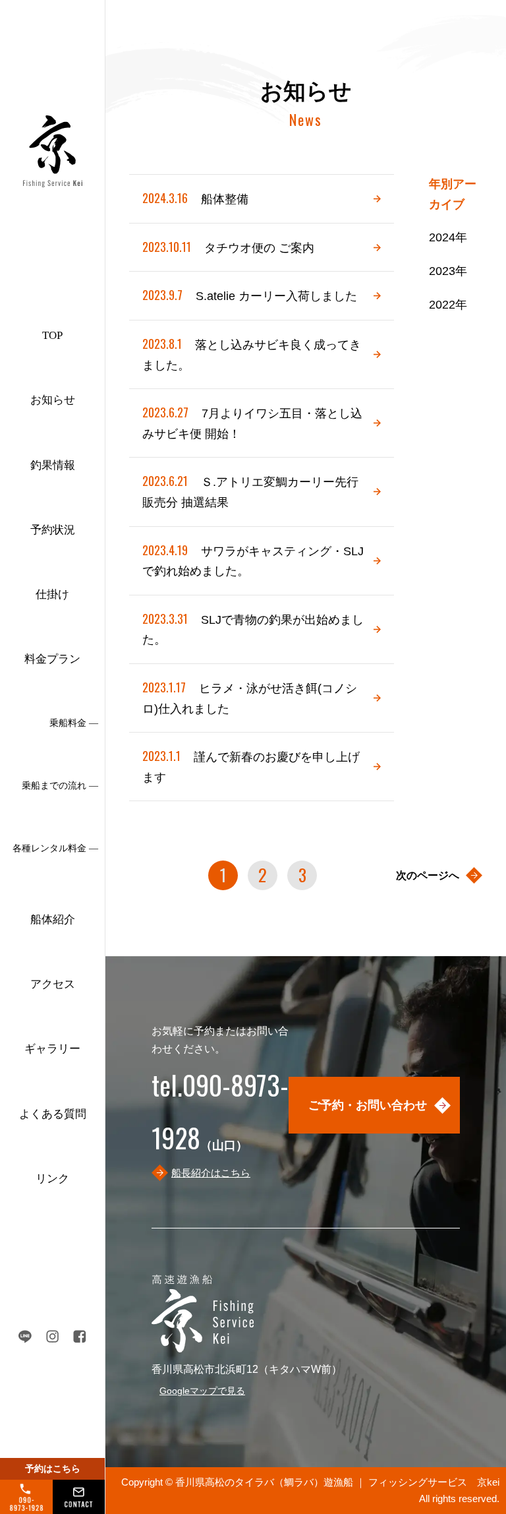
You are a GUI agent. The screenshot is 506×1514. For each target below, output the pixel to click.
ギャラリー (52, 1049)
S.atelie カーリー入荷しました (249, 294)
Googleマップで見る (202, 1390)
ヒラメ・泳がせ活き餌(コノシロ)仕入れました (249, 697)
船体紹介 (52, 919)
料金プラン (52, 659)
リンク (52, 1178)
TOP (52, 335)
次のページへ (427, 875)
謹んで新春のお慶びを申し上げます (251, 765)
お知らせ (52, 400)
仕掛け (52, 594)
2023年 (448, 271)
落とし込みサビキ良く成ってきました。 (251, 353)
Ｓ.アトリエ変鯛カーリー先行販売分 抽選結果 (250, 490)
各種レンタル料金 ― (55, 848)
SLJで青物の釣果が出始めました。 (253, 628)
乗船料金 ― (73, 723)
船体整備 (195, 197)
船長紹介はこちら (210, 1172)
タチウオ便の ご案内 (228, 246)
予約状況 (52, 530)
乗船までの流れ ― (60, 786)
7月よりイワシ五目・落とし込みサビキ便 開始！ (252, 422)
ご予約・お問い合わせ (367, 1105)
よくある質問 (52, 1114)
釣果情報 (52, 465)
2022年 (448, 304)
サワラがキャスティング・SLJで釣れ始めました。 (253, 559)
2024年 (448, 237)
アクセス (52, 984)
